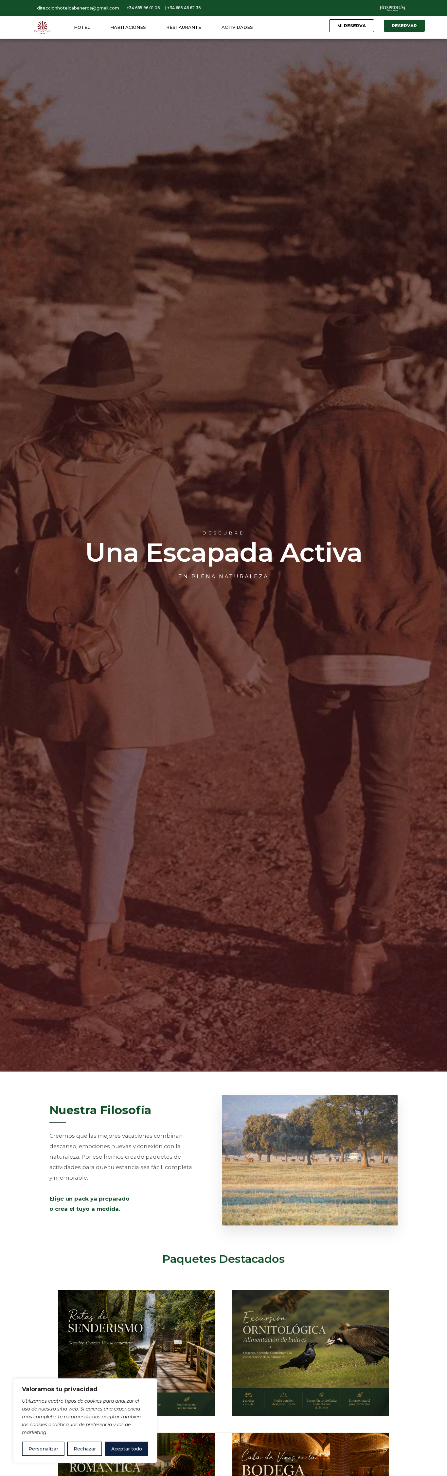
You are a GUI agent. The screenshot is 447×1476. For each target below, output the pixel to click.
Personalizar (43, 1449)
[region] (85, 1420)
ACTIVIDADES (237, 27)
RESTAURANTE (183, 27)
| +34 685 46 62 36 (183, 7)
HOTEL (82, 27)
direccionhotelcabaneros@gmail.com (78, 7)
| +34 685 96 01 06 (142, 7)
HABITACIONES (128, 27)
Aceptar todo (126, 1449)
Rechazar (85, 1449)
